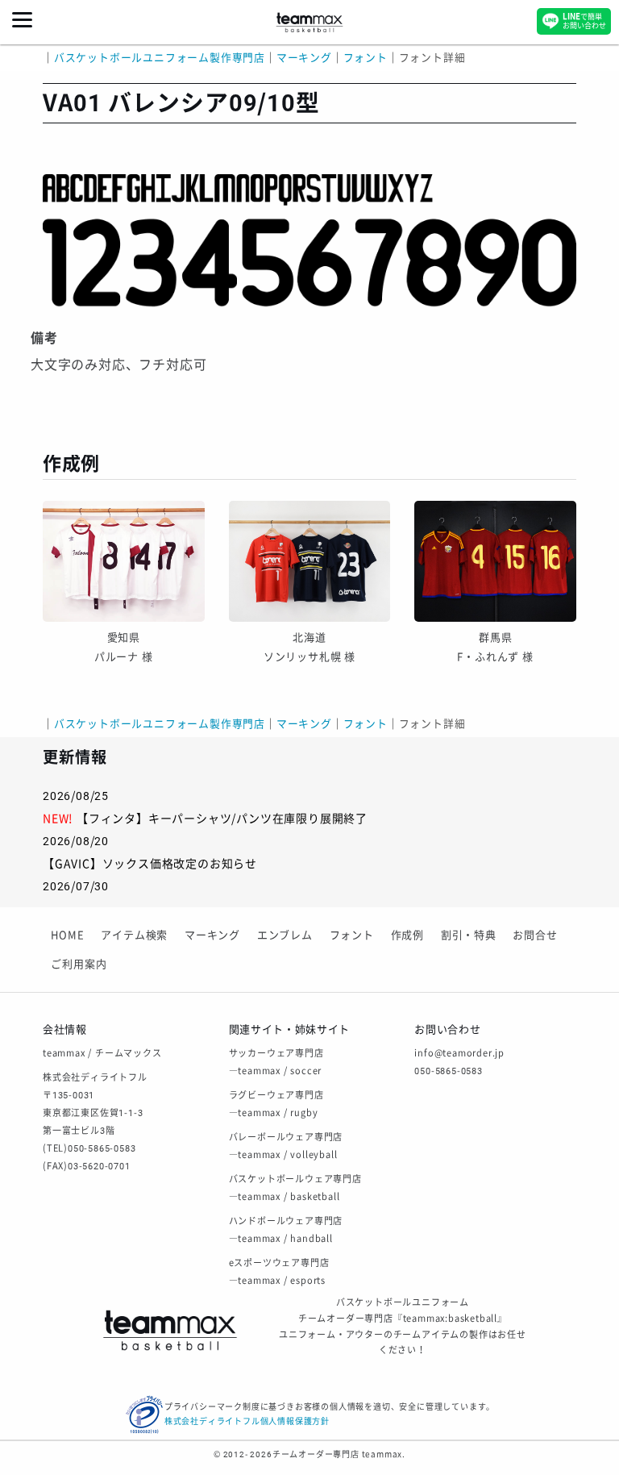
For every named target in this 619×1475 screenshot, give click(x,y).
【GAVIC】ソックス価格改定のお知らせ (150, 863)
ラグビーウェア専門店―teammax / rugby (276, 1104)
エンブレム (285, 935)
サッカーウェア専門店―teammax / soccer (276, 1062)
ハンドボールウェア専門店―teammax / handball (286, 1230)
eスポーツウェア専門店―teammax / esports (279, 1272)
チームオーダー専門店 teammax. (338, 1454)
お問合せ (535, 935)
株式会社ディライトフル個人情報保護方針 (247, 1421)
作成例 (407, 935)
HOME (67, 935)
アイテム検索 (134, 935)
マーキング (212, 935)
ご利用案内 (78, 964)
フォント (352, 935)
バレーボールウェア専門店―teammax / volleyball (286, 1146)
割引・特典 (468, 935)
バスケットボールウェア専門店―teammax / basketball (295, 1188)
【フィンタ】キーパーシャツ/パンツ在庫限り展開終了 (222, 818)
